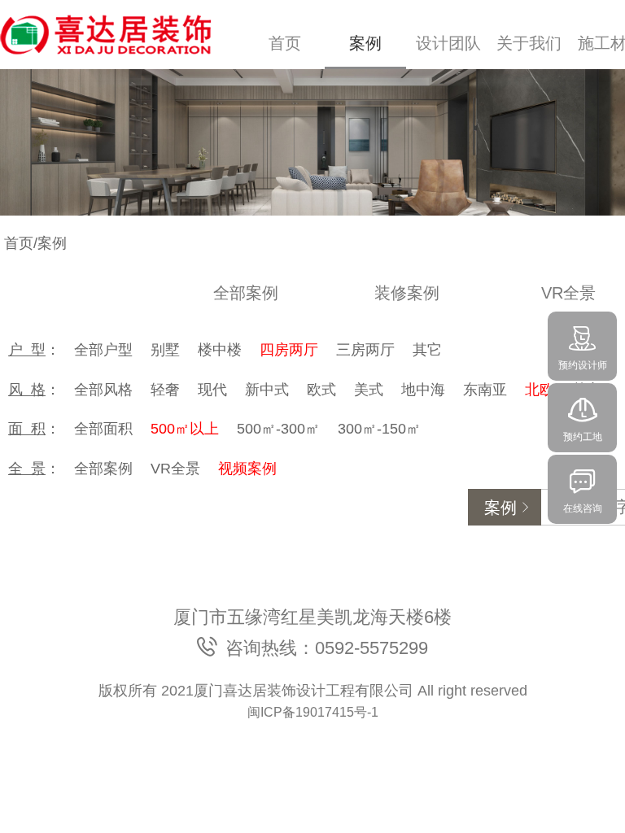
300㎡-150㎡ (379, 429)
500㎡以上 (185, 429)
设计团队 (448, 43)
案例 (365, 43)
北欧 (539, 390)
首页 (285, 43)
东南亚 (485, 390)
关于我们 (529, 43)
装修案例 (406, 293)
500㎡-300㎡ (278, 429)
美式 (368, 390)
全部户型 (103, 350)
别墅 (165, 350)
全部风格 (103, 390)
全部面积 (103, 429)
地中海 (423, 390)
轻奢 (165, 390)
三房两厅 (365, 350)
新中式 (267, 390)
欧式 (321, 390)
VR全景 (175, 468)
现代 (212, 390)
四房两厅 (289, 350)
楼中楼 (220, 350)
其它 (427, 350)
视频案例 (247, 468)
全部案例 (245, 293)
